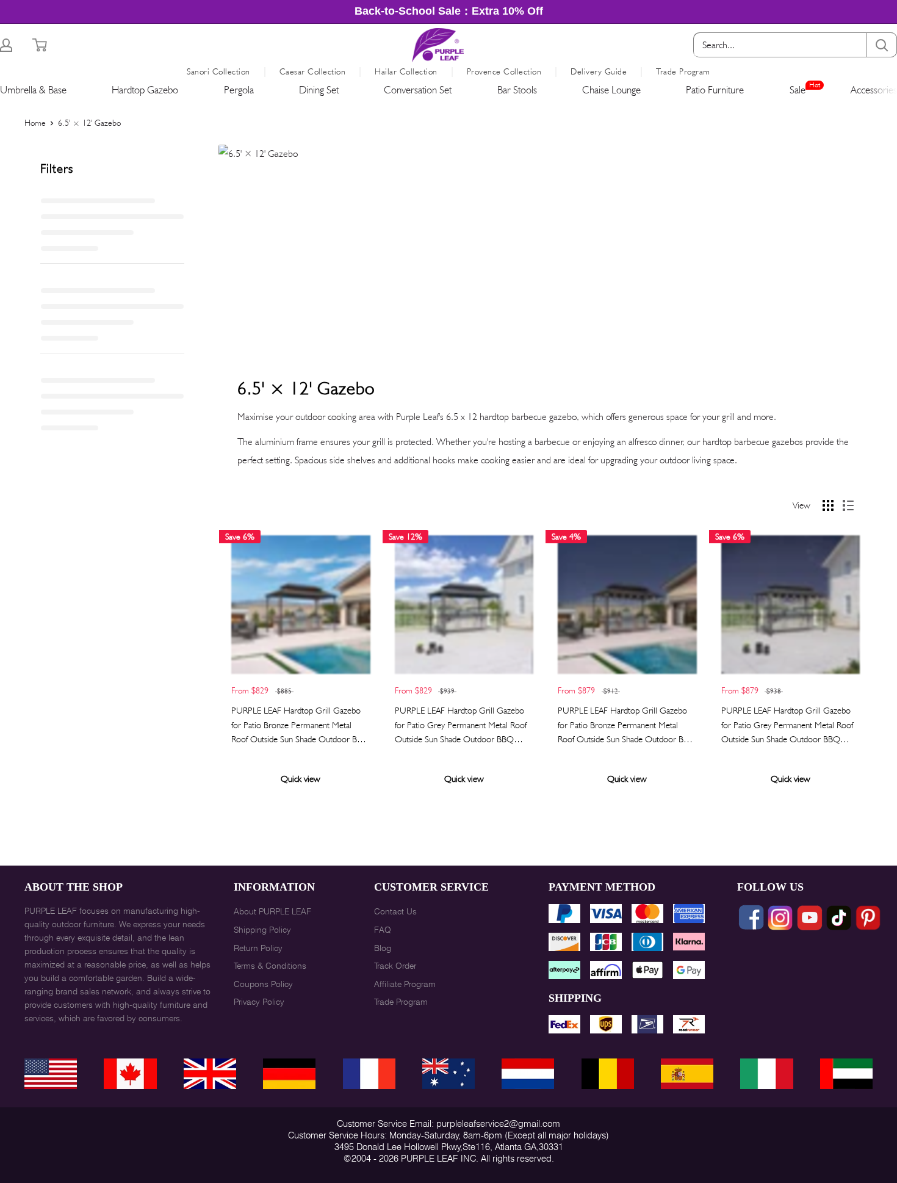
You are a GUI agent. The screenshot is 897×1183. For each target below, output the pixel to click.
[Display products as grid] (828, 505)
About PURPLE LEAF (272, 911)
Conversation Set (418, 90)
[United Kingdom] (210, 1073)
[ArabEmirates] (846, 1073)
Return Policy (258, 948)
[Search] (881, 44)
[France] (369, 1073)
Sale (797, 90)
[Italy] (766, 1073)
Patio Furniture (715, 90)
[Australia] (448, 1073)
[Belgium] (608, 1073)
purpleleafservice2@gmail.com (498, 1123)
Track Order (395, 966)
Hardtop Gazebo (145, 90)
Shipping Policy (262, 930)
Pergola (239, 90)
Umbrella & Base (33, 90)
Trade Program (683, 71)
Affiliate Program (405, 984)
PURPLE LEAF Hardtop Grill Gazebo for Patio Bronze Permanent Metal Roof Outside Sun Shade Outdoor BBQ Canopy (300, 726)
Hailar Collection (406, 71)
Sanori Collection (218, 71)
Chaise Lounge (611, 90)
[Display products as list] (848, 505)
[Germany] (289, 1073)
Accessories (874, 90)
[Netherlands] (528, 1073)
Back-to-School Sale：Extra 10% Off (449, 11)
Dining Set (319, 90)
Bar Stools (517, 90)
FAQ (382, 930)
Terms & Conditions (270, 966)
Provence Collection (504, 71)
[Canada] (130, 1073)
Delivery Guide (599, 71)
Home (35, 123)
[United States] (50, 1073)
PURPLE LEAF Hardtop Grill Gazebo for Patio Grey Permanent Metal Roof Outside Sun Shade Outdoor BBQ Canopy (461, 726)
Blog (382, 948)
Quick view (300, 778)
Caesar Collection (312, 71)
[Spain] (687, 1073)
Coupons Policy (263, 984)
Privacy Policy (259, 1002)
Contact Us (395, 911)
